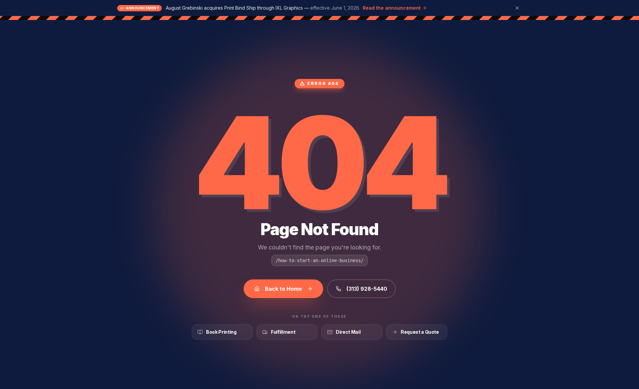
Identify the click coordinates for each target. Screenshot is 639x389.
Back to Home (283, 288)
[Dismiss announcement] (517, 8)
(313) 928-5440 (366, 288)
